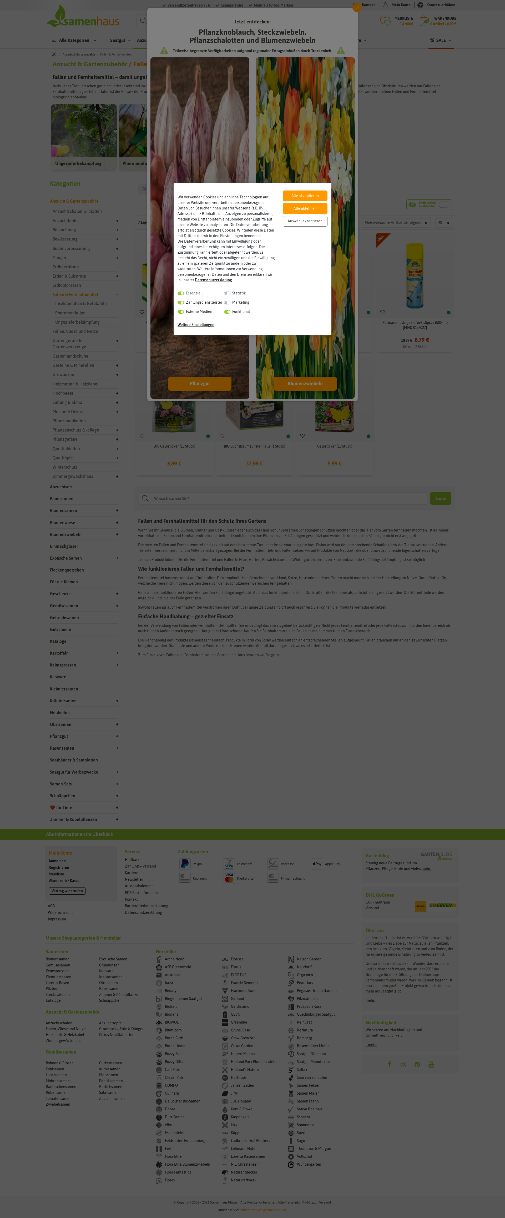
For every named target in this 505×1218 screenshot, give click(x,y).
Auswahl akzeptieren (305, 221)
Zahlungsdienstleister (204, 302)
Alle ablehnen (305, 208)
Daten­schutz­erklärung (213, 280)
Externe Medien (199, 311)
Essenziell (194, 293)
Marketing (240, 302)
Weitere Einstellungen (196, 325)
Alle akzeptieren (305, 196)
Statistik (239, 293)
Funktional (241, 311)
